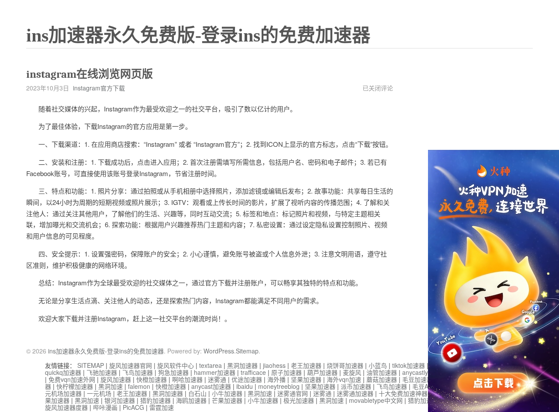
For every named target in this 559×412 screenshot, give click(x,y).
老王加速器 (306, 365)
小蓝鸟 (378, 365)
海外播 (276, 379)
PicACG (133, 407)
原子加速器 (286, 372)
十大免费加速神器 (403, 393)
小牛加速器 (227, 393)
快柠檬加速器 (74, 386)
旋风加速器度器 (66, 407)
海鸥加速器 (191, 400)
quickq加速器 (63, 372)
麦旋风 (352, 372)
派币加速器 (356, 386)
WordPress (219, 350)
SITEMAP (90, 365)
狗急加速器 (173, 372)
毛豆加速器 (417, 379)
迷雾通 (217, 379)
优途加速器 (246, 379)
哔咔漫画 (105, 407)
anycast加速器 (211, 386)
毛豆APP (424, 386)
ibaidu (244, 386)
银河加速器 (119, 400)
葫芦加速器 (322, 372)
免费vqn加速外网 (71, 379)
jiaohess (274, 365)
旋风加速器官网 (130, 365)
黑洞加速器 (242, 365)
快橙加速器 (151, 379)
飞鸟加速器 (137, 372)
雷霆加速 (161, 407)
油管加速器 (381, 372)
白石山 (197, 393)
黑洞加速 (110, 386)
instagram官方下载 (99, 87)
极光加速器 (298, 400)
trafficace (253, 372)
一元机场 (99, 393)
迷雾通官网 (292, 393)
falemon (139, 386)
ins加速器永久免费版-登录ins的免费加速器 (198, 35)
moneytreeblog (279, 386)
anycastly (415, 372)
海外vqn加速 (344, 379)
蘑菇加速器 (381, 379)
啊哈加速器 (187, 379)
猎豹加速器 (155, 400)
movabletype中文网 (376, 400)
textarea (210, 365)
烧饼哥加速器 (345, 365)
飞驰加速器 (101, 372)
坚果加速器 (306, 379)
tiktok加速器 (408, 365)
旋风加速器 (115, 379)
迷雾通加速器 (355, 393)
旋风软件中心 (175, 365)
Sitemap (247, 350)
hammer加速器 (214, 372)
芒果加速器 (227, 400)
